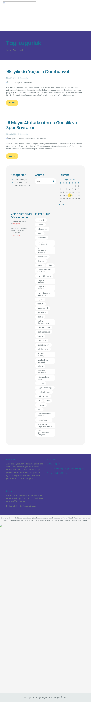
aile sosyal (42, 229)
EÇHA (40, 299)
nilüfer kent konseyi (43, 361)
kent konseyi (43, 345)
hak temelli (43, 308)
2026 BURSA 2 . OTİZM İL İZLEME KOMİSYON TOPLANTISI (19, 231)
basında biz (19, 180)
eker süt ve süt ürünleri (44, 271)
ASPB (40, 233)
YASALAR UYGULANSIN (19, 221)
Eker (50, 265)
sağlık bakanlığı (45, 388)
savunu (41, 383)
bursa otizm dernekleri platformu (43, 250)
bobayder (16, 224)
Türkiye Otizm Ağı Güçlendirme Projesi (65, 468)
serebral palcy (44, 392)
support (41, 405)
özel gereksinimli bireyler (43, 433)
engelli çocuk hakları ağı (44, 294)
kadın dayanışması (43, 322)
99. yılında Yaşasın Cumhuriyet (37, 71)
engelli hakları (44, 276)
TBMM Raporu (54, 464)
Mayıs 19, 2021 (11, 134)
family (40, 304)
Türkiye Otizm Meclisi (44, 415)
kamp (40, 336)
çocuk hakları (44, 420)
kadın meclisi (44, 332)
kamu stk (42, 340)
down (40, 265)
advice (40, 224)
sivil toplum (43, 396)
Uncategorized (20, 185)
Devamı (12, 103)
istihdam (42, 312)
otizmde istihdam (42, 371)
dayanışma (42, 257)
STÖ (47, 401)
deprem (41, 261)
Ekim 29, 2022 (11, 78)
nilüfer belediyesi (42, 354)
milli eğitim (43, 349)
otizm (40, 366)
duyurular (19, 182)
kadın (40, 317)
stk (39, 401)
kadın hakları (44, 327)
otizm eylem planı (43, 378)
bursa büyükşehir (43, 243)
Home (8, 50)
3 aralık (41, 220)
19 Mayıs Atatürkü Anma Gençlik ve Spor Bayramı (41, 125)
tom (39, 409)
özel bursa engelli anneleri (45, 425)
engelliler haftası (42, 281)
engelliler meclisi (42, 288)
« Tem (61, 204)
